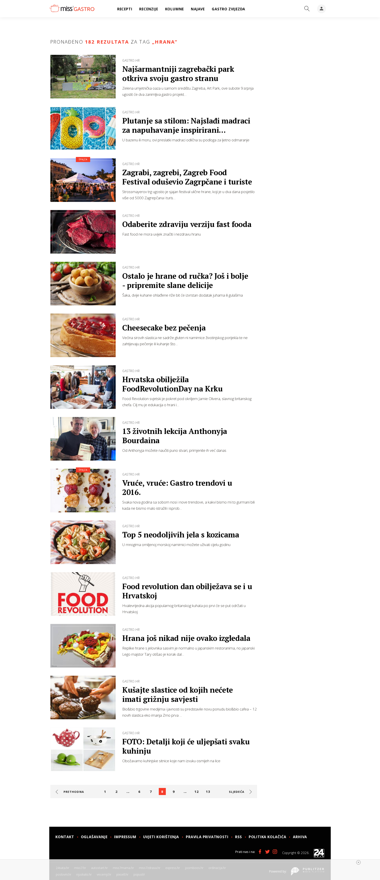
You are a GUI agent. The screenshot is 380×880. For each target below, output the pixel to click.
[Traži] (307, 9)
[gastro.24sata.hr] (71, 8)
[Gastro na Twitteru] (267, 851)
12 (196, 791)
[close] (358, 862)
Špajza (83, 159)
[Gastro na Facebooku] (260, 851)
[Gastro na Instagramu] (275, 851)
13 (208, 791)
